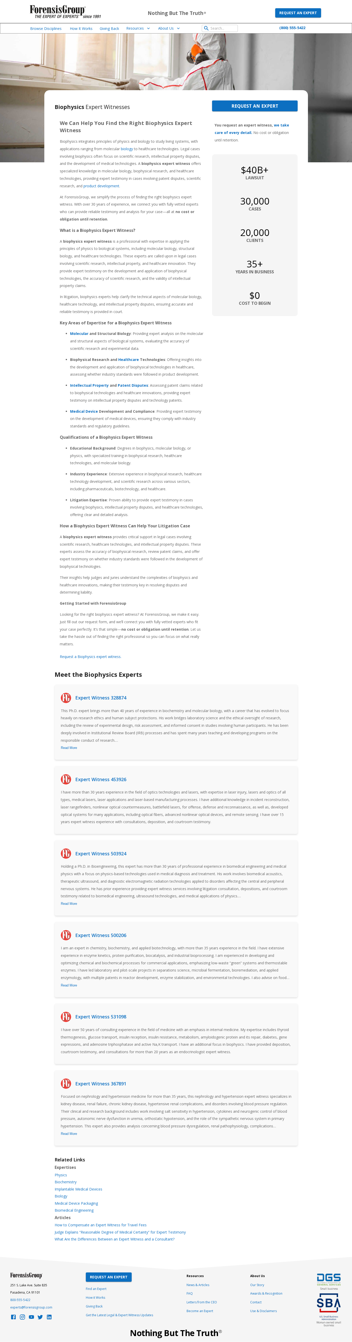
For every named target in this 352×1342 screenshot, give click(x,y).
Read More (69, 748)
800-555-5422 (20, 1300)
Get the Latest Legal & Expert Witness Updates (119, 1315)
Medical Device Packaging (76, 1203)
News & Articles (198, 1285)
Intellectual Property (89, 385)
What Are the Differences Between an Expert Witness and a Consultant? (114, 1239)
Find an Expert (96, 1289)
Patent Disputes (133, 385)
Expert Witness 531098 (100, 1017)
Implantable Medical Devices (78, 1189)
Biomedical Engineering (74, 1210)
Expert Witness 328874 (100, 698)
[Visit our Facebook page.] (13, 1318)
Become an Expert (200, 1311)
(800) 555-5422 (292, 27)
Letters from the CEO (202, 1302)
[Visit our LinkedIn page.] (49, 1318)
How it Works (95, 1297)
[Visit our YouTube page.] (31, 1318)
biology (127, 148)
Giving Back (109, 28)
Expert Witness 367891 (100, 1084)
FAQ (190, 1293)
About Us (166, 28)
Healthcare (128, 359)
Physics (61, 1175)
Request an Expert (298, 12)
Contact (256, 1302)
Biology (61, 1196)
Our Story (257, 1285)
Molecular (79, 333)
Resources (135, 28)
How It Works (81, 28)
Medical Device (84, 411)
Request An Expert (109, 1277)
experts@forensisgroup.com (31, 1307)
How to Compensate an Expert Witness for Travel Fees (101, 1225)
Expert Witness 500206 (100, 935)
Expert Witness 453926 (100, 779)
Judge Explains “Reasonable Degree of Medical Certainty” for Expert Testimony (120, 1232)
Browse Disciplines (46, 28)
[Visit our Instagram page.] (22, 1318)
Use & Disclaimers (263, 1311)
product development (101, 185)
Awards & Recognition (266, 1293)
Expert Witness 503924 (100, 853)
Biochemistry (66, 1182)
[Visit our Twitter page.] (40, 1318)
